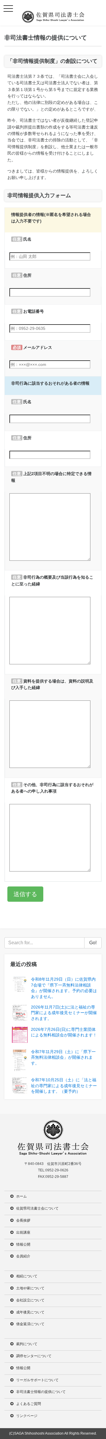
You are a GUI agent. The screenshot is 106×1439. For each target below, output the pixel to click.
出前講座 (23, 1232)
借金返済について (30, 1324)
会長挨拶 (23, 1220)
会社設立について (30, 1300)
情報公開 (23, 1244)
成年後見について (30, 1312)
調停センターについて (34, 1356)
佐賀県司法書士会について (37, 1208)
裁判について (26, 1344)
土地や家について (30, 1288)
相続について (26, 1276)
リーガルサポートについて (37, 1380)
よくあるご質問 (28, 1404)
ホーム (21, 1196)
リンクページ (26, 1416)
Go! (93, 942)
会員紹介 (23, 1256)
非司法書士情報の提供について (41, 1392)
